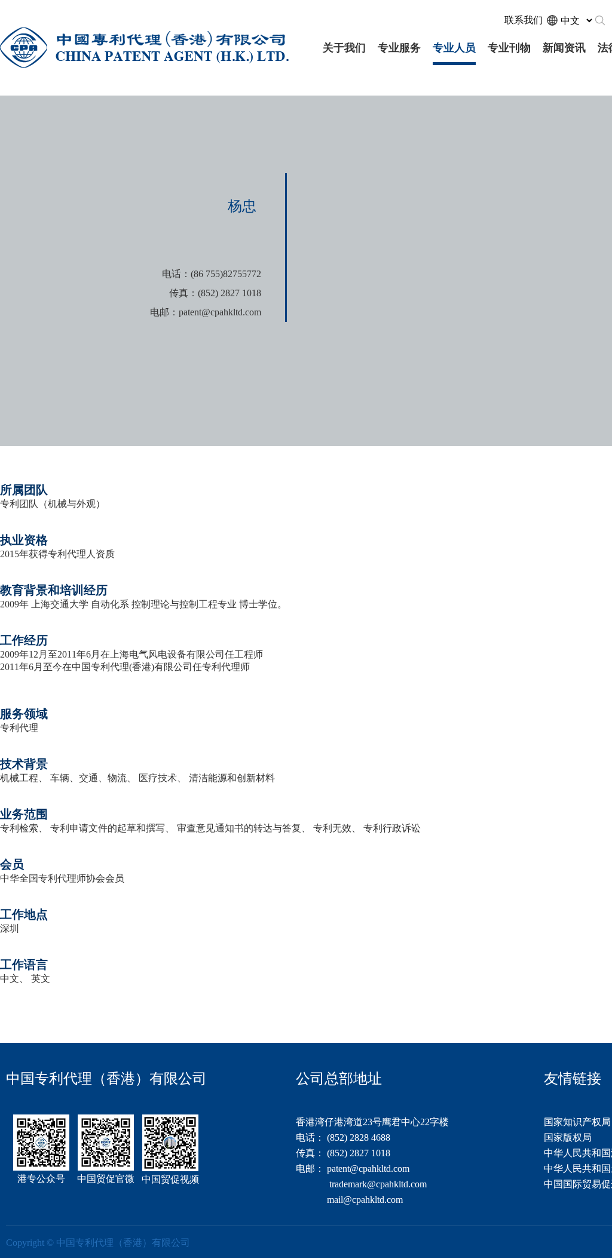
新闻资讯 (564, 48)
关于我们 (344, 48)
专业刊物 (509, 48)
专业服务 (399, 48)
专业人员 (454, 48)
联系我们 (523, 20)
